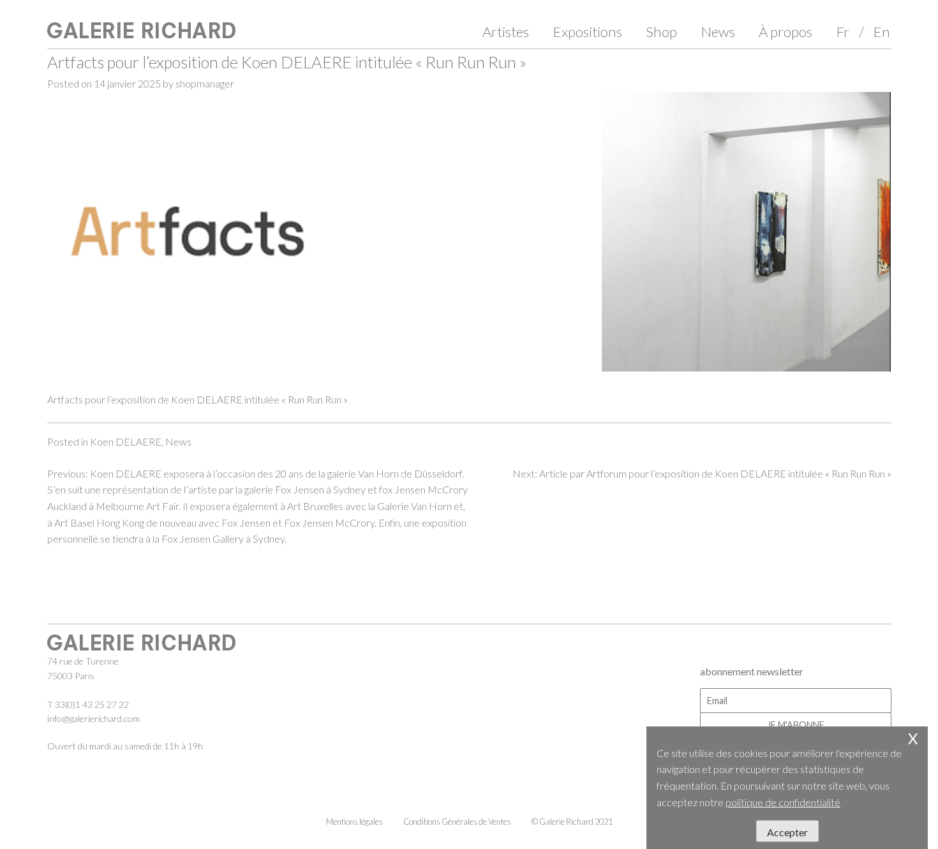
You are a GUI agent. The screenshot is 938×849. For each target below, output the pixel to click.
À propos (785, 31)
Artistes (505, 31)
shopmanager (204, 83)
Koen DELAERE (125, 441)
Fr (843, 31)
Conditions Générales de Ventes (457, 821)
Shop (661, 31)
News (718, 31)
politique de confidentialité (783, 802)
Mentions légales (354, 821)
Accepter (787, 832)
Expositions (587, 31)
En (882, 31)
